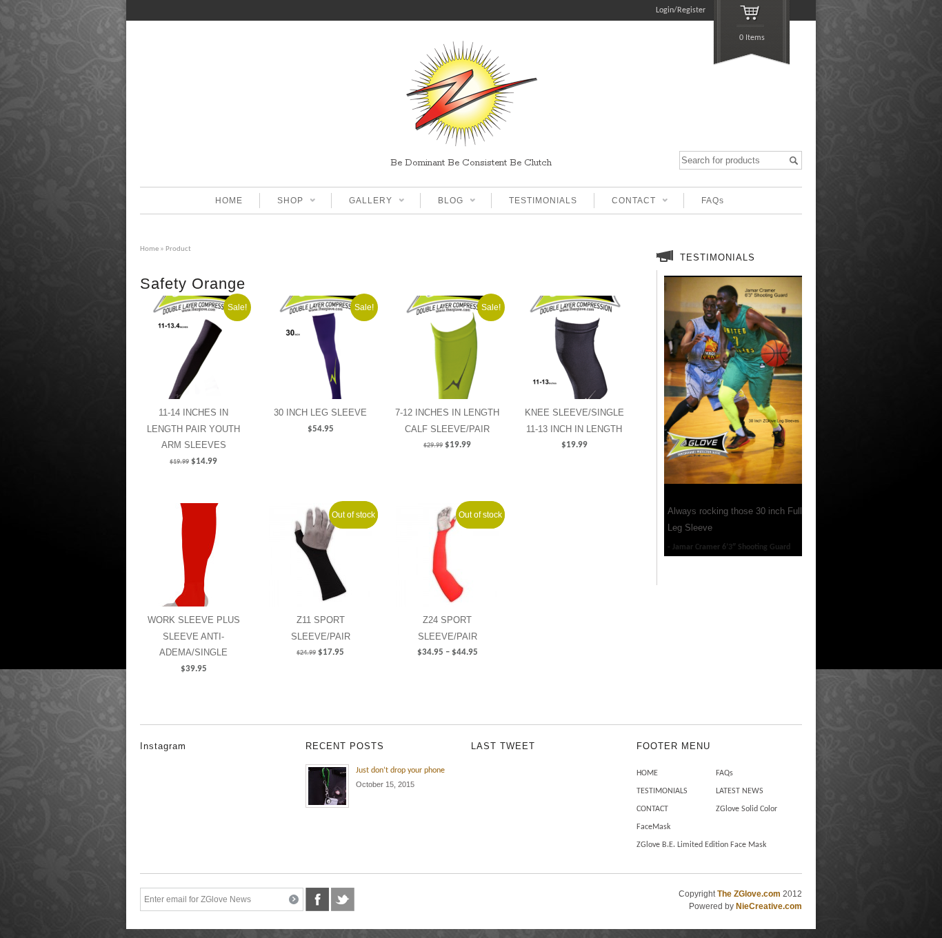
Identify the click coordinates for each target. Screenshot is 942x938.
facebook (317, 899)
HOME (229, 200)
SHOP (281, 202)
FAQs (712, 200)
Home (149, 249)
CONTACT (625, 202)
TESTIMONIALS (543, 200)
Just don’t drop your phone (400, 770)
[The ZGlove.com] (471, 148)
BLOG (441, 202)
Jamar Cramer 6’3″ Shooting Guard (731, 547)
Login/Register (680, 10)
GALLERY (361, 202)
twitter (342, 899)
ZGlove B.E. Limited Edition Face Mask (701, 845)
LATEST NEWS (739, 791)
